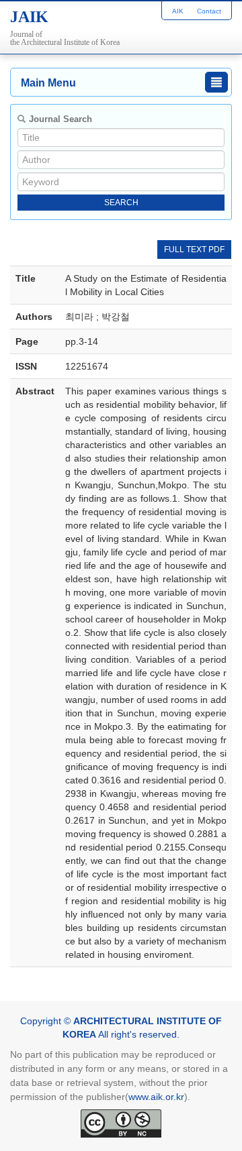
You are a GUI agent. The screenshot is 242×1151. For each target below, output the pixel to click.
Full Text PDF (194, 249)
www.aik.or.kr (156, 1096)
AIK (178, 11)
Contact (209, 11)
